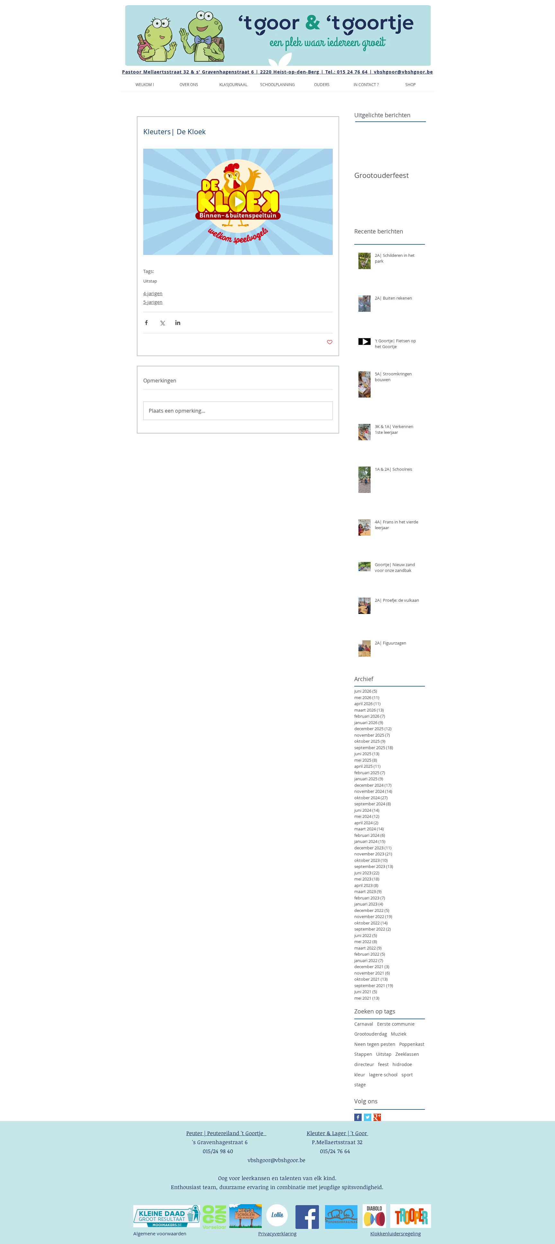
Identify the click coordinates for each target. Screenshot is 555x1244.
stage (360, 1085)
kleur (359, 1075)
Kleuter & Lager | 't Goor (337, 1133)
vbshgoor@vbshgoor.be (403, 72)
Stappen (363, 1054)
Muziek (398, 1034)
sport (407, 1075)
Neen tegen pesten (374, 1044)
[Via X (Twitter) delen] (162, 323)
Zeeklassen (407, 1054)
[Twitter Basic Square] (367, 1117)
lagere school (383, 1075)
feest (383, 1064)
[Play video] (238, 202)
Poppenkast (411, 1044)
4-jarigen (153, 293)
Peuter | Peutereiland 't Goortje (226, 1133)
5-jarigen (153, 302)
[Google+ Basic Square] (377, 1117)
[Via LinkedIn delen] (178, 323)
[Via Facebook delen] (146, 323)
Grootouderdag (370, 1034)
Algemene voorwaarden (159, 1233)
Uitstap (150, 281)
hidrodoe (402, 1064)
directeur (364, 1064)
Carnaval (363, 1024)
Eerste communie (396, 1024)
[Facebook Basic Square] (358, 1117)
